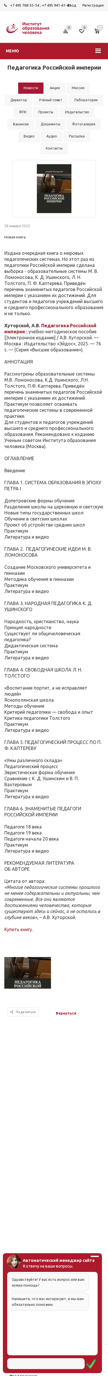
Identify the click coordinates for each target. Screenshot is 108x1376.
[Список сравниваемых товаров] (66, 33)
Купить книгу (18, 929)
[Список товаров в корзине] (100, 33)
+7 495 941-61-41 (56, 5)
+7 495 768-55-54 (24, 5)
